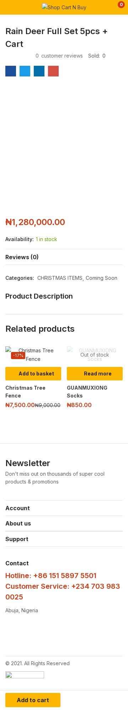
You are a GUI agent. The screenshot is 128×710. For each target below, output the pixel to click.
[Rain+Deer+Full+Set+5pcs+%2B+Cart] (25, 71)
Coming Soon (101, 278)
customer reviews (59, 56)
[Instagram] (45, 634)
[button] (116, 7)
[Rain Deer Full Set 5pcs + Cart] (10, 71)
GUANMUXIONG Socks (87, 392)
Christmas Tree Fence (25, 392)
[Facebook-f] (14, 634)
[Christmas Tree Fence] (33, 354)
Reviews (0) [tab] (22, 257)
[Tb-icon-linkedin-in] (108, 634)
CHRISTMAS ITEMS (59, 278)
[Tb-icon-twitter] (77, 634)
